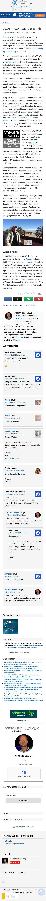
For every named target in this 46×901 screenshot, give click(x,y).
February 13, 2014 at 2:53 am (14, 494)
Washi (7, 400)
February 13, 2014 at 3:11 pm (16, 515)
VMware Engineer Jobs (14, 844)
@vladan (16, 340)
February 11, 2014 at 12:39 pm (15, 355)
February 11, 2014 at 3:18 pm (14, 379)
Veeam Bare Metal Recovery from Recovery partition (20, 692)
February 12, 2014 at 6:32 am (14, 418)
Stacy (7, 415)
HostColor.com (27, 892)
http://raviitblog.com (12, 458)
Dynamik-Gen (21, 890)
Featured (15, 305)
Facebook (19, 337)
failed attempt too (12, 62)
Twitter (28, 259)
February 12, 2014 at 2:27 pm (14, 471)
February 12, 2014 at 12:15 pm (15, 434)
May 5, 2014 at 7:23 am (12, 576)
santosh (8, 574)
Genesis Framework (34, 890)
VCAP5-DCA (31, 305)
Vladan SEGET (13, 512)
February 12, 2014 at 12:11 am (15, 402)
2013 (24, 145)
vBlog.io (8, 841)
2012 (33, 143)
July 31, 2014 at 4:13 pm (13, 592)
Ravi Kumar (10, 431)
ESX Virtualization (23, 6)
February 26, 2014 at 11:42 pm (19, 533)
